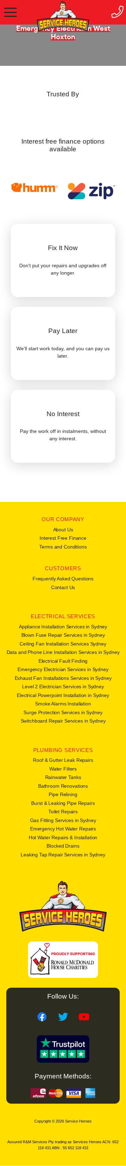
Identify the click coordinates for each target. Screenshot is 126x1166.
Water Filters (63, 769)
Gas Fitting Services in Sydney (63, 820)
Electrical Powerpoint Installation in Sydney (63, 695)
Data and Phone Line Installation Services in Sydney (63, 652)
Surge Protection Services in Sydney (62, 712)
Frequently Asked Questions (63, 578)
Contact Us (63, 587)
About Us (63, 529)
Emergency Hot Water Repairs (63, 829)
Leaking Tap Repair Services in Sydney (63, 854)
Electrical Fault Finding (63, 661)
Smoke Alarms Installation (63, 703)
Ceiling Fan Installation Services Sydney (63, 644)
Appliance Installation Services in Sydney (63, 626)
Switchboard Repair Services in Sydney (63, 721)
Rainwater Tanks (63, 777)
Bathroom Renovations (63, 786)
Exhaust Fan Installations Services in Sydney (63, 678)
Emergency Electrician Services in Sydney (63, 669)
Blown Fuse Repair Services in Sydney (63, 635)
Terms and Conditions (62, 547)
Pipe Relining (63, 794)
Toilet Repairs (63, 811)
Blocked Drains (63, 846)
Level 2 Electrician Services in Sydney (63, 686)
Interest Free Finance (63, 538)
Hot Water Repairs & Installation (63, 837)
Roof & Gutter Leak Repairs (63, 760)
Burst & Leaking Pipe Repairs (62, 803)
